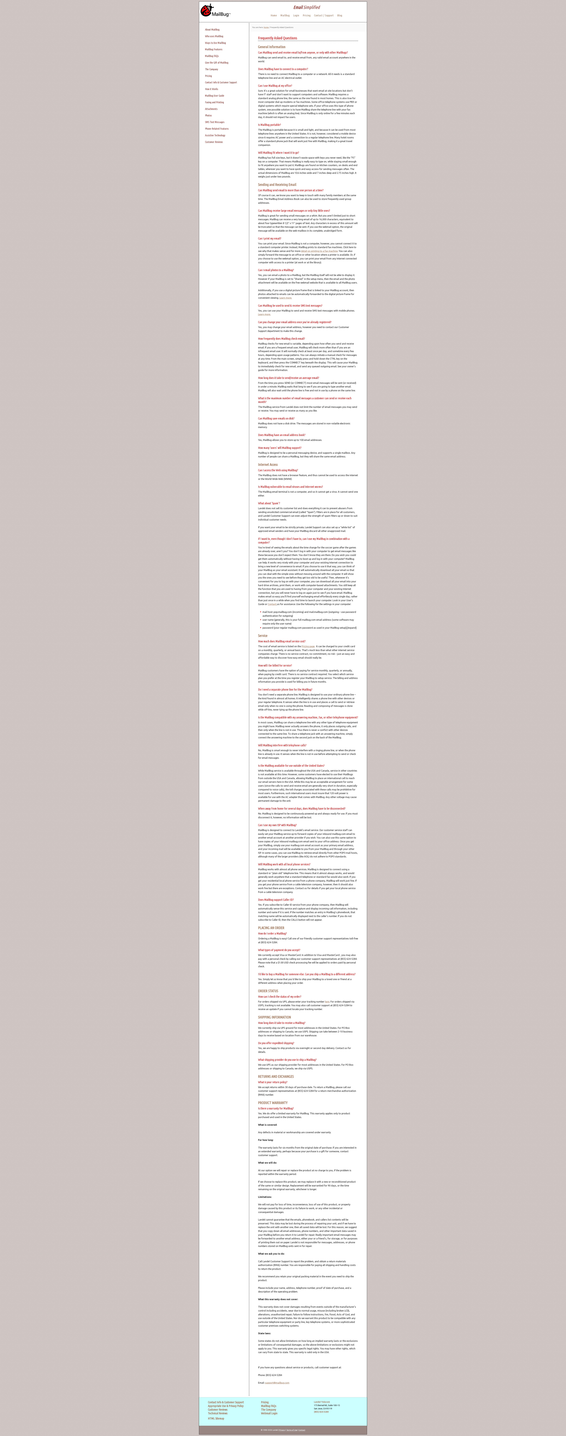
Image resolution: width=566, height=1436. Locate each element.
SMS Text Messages (214, 122)
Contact (272, 604)
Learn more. (285, 297)
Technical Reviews (217, 1413)
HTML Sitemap (216, 1418)
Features (218, 49)
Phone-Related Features (217, 128)
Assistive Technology (215, 135)
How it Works (211, 88)
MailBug (209, 49)
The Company (211, 69)
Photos (208, 115)
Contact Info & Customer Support (221, 82)
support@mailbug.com (277, 1382)
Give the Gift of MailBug (216, 62)
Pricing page (308, 646)
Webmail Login (269, 1413)
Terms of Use (291, 1430)
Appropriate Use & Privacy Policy (225, 1406)
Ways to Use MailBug (215, 42)
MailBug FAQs (212, 55)
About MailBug (212, 29)
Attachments (211, 108)
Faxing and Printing (214, 102)
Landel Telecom (322, 1402)
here (327, 1001)
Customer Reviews (214, 141)
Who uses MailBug (214, 36)
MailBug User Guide (214, 95)
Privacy (282, 1430)
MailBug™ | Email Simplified (215, 12)
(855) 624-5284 (321, 1412)
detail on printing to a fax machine (319, 251)
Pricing (208, 75)
